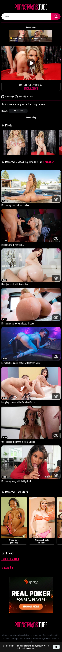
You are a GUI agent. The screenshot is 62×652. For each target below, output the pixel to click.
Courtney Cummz (18, 110)
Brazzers (31, 87)
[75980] (15, 142)
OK (56, 646)
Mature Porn (8, 567)
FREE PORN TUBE (10, 559)
